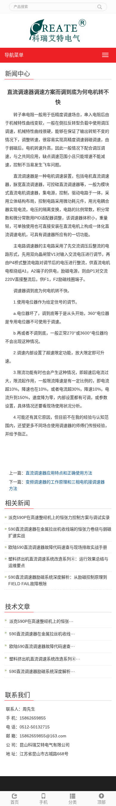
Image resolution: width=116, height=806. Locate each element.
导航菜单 (13, 55)
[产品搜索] (100, 5)
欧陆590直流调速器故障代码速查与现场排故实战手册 (57, 547)
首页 (14, 802)
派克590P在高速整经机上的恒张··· (41, 621)
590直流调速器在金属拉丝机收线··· (42, 633)
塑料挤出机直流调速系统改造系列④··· (44, 658)
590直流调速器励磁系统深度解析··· (42, 671)
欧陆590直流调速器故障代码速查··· (42, 646)
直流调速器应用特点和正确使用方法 (59, 473)
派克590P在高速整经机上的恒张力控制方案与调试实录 (59, 517)
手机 (43, 802)
